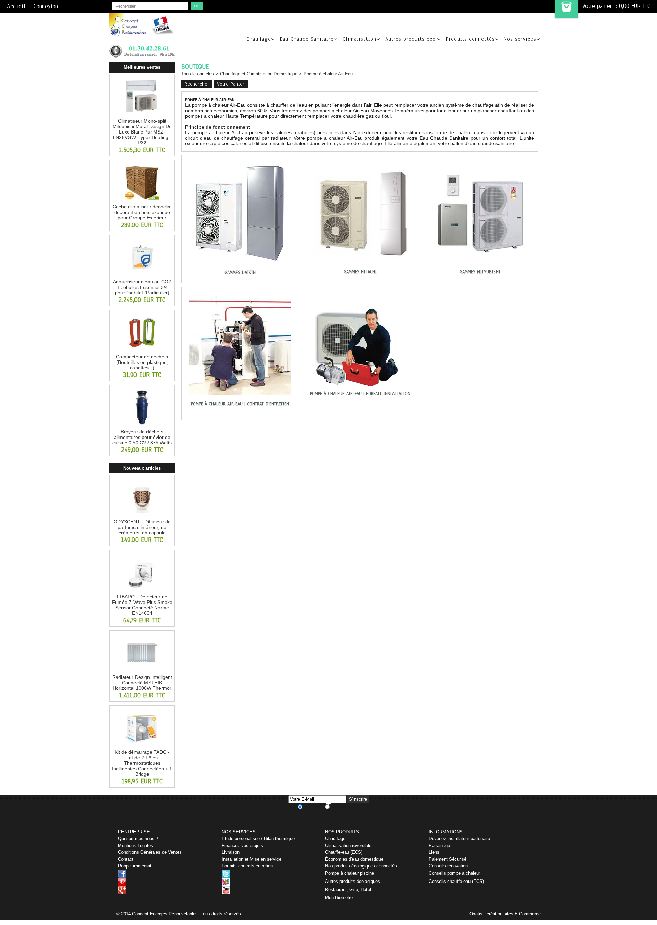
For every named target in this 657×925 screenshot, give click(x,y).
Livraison (231, 852)
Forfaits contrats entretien (247, 866)
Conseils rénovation (448, 866)
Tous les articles (197, 73)
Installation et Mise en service (251, 859)
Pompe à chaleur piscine (349, 873)
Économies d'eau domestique (354, 859)
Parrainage (439, 845)
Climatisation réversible (348, 845)
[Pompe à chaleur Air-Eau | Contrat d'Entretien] (240, 398)
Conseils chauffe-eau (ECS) (456, 881)
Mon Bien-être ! (340, 897)
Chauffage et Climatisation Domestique (258, 73)
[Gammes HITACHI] (360, 266)
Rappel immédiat (134, 866)
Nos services (520, 39)
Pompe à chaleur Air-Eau (328, 73)
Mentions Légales (135, 845)
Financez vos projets (242, 845)
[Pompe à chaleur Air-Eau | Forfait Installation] (360, 388)
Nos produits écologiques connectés (361, 866)
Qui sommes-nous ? (138, 838)
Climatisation (359, 39)
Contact (125, 859)
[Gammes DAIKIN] (240, 266)
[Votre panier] (566, 9)
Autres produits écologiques (352, 881)
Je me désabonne (345, 806)
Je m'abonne (313, 806)
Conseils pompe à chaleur (454, 873)
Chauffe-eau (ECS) (343, 852)
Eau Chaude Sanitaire (307, 39)
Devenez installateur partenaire (459, 838)
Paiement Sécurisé (447, 859)
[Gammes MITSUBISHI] (479, 266)
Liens (434, 852)
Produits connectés (470, 39)
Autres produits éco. (411, 39)
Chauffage (258, 39)
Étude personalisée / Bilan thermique (258, 838)
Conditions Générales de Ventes (150, 852)
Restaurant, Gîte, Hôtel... (350, 889)
